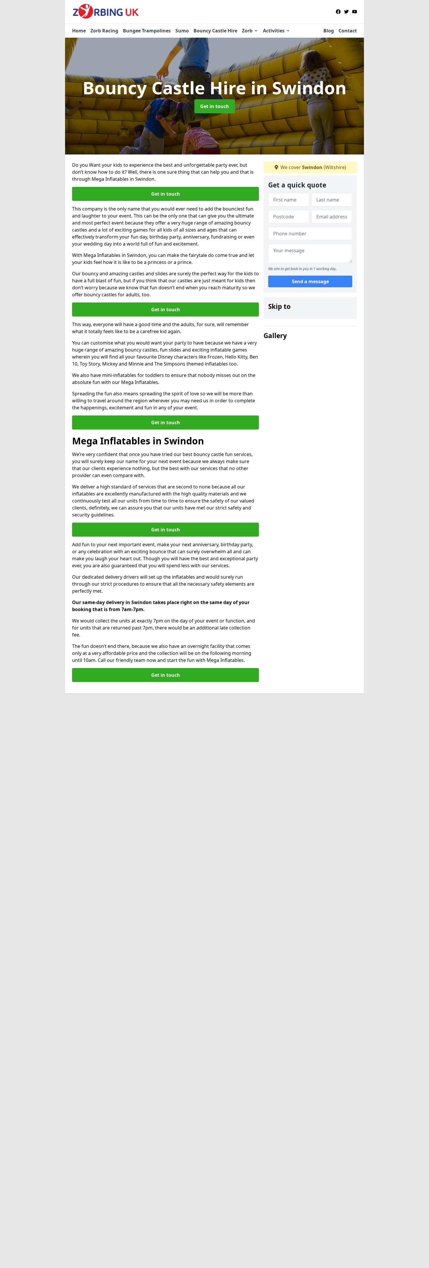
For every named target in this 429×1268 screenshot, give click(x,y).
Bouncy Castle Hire (215, 30)
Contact (348, 30)
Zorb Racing (104, 30)
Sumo (182, 30)
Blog (328, 30)
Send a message (310, 281)
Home (79, 30)
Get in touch (214, 106)
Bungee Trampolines (147, 30)
